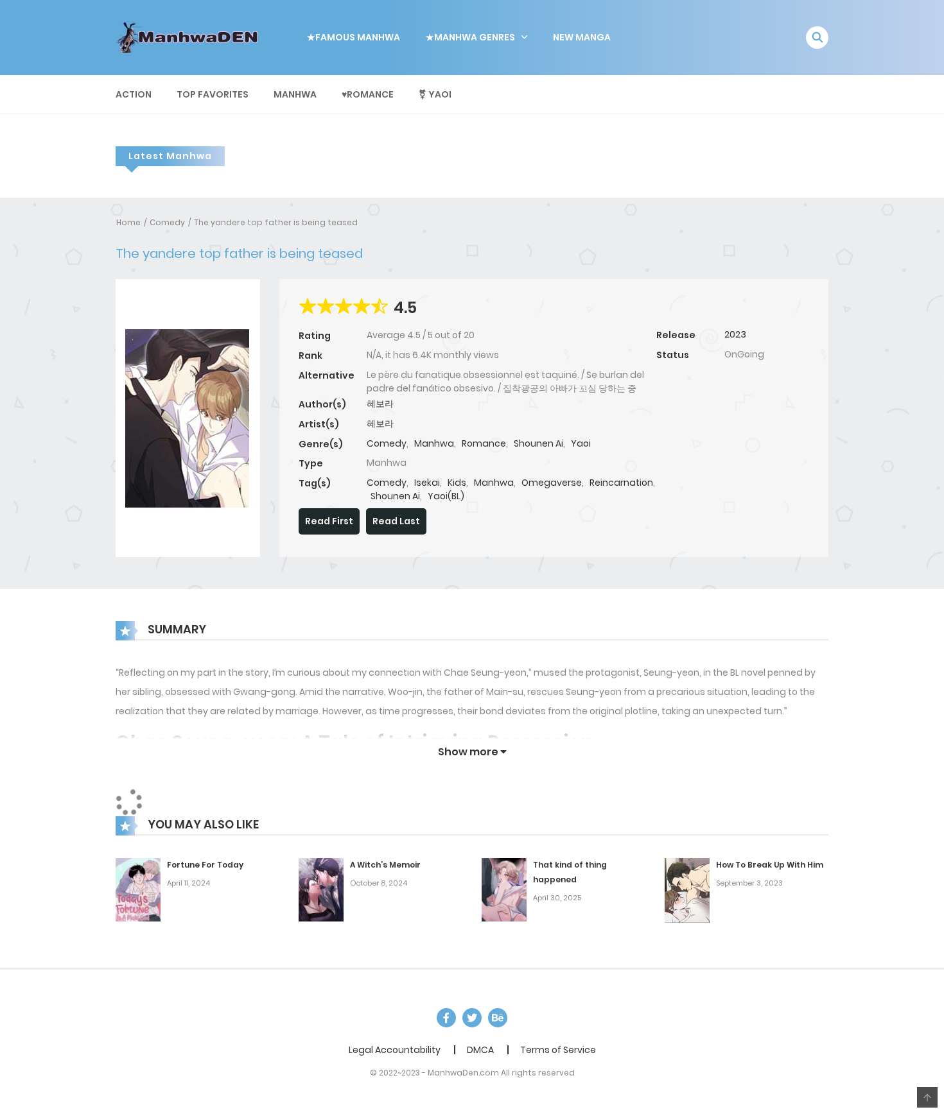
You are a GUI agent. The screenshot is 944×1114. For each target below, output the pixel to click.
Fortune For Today (205, 864)
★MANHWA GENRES (470, 37)
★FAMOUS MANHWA (353, 37)
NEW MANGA (582, 37)
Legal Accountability (395, 1049)
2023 (735, 334)
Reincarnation (621, 482)
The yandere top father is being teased (276, 222)
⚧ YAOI (435, 94)
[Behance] (497, 1017)
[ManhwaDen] (190, 36)
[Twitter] (472, 1017)
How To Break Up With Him (769, 864)
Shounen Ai (538, 443)
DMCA (480, 1049)
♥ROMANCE (368, 94)
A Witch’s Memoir (385, 864)
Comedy (167, 222)
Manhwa (295, 94)
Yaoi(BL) (446, 496)
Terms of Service (558, 1049)
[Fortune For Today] (138, 888)
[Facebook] (446, 1017)
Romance (484, 443)
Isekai (427, 482)
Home (128, 222)
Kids (457, 482)
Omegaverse (551, 482)
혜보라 (380, 403)
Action (134, 94)
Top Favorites (213, 94)
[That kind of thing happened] (504, 888)
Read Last (396, 521)
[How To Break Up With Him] (687, 889)
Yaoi (581, 443)
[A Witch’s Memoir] (321, 888)
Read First (329, 521)
